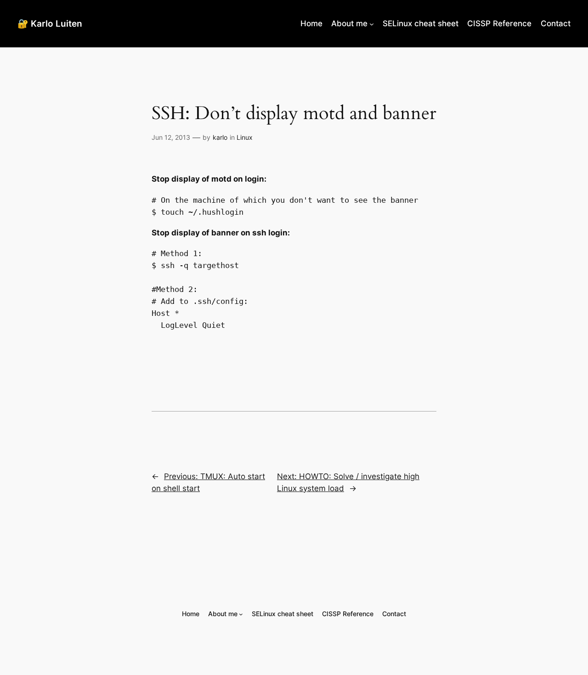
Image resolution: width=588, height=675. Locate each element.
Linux (245, 137)
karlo (220, 137)
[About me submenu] (371, 23)
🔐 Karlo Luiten (49, 23)
